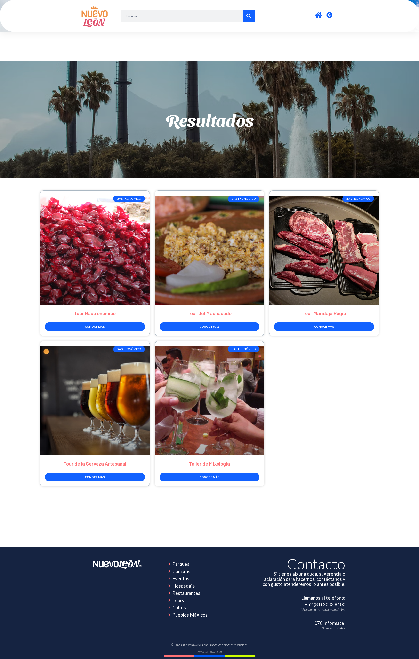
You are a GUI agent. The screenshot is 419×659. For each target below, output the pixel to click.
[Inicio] (95, 16)
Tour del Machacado (209, 313)
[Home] (117, 564)
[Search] (249, 16)
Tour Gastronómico (95, 313)
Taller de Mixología (209, 464)
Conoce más (95, 326)
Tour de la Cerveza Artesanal (95, 464)
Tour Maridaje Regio (324, 313)
